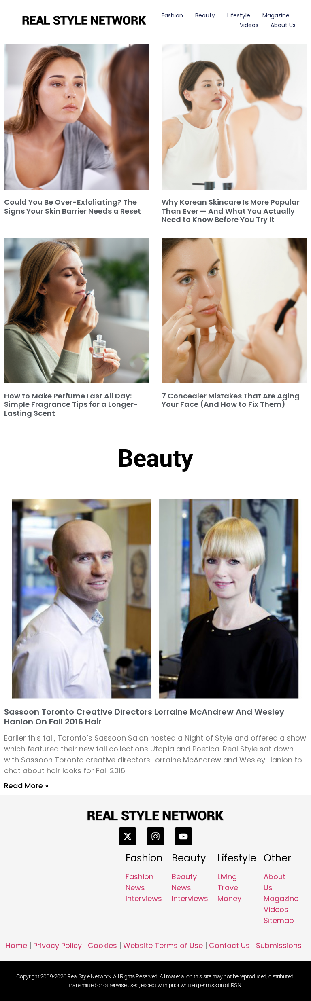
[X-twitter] (127, 836)
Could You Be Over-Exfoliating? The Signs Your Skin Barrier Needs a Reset (72, 206)
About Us (283, 25)
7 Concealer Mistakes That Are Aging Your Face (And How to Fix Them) (231, 400)
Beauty (205, 15)
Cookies (102, 945)
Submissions (279, 945)
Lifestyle (238, 15)
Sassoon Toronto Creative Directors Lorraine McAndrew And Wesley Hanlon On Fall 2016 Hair (144, 716)
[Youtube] (183, 836)
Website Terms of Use (163, 945)
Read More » (26, 786)
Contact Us (229, 945)
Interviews (144, 898)
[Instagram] (155, 836)
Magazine (276, 15)
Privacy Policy (57, 945)
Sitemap (279, 920)
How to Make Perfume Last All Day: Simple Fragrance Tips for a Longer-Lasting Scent (71, 404)
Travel (228, 887)
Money (229, 898)
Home (16, 945)
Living (227, 877)
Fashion (172, 15)
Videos (249, 25)
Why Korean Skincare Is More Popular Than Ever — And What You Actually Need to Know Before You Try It (231, 210)
